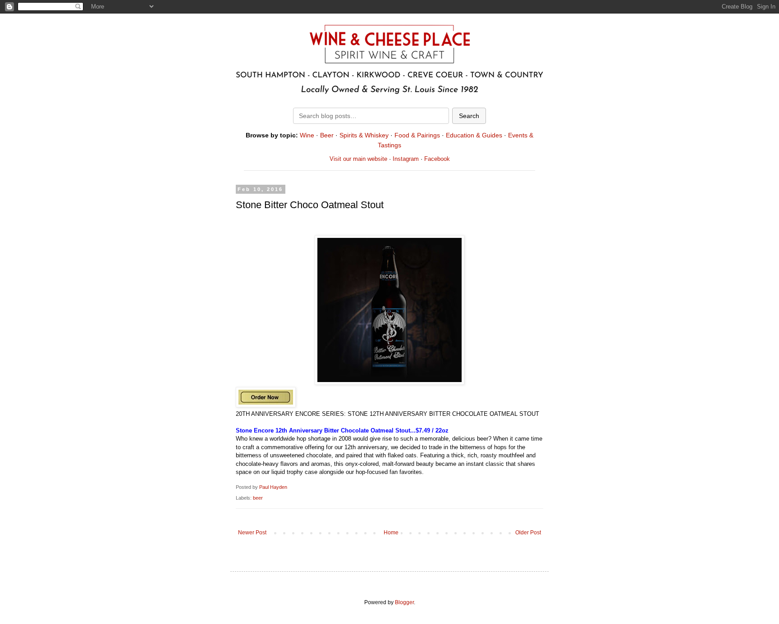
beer (258, 498)
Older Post (528, 532)
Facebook (437, 158)
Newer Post (252, 532)
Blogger (404, 602)
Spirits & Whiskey (364, 135)
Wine (307, 135)
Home (391, 532)
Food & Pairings (417, 135)
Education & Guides (474, 135)
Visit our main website (358, 158)
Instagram (406, 158)
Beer (327, 135)
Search (469, 115)
